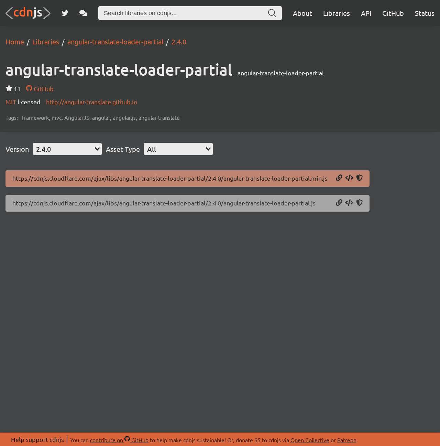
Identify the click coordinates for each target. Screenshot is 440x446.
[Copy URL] (339, 178)
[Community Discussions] (83, 13)
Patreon (346, 440)
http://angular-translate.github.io (92, 101)
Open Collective (309, 440)
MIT (12, 101)
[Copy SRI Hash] (359, 178)
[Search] (272, 13)
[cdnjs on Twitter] (65, 13)
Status (424, 13)
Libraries (336, 13)
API (366, 13)
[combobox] (67, 149)
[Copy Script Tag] (349, 178)
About (302, 13)
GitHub (393, 13)
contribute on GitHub (119, 440)
